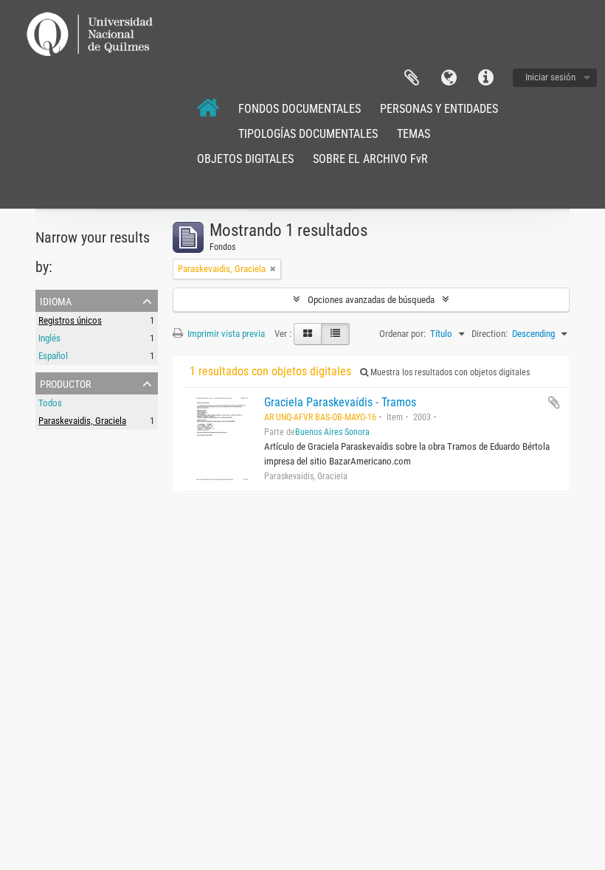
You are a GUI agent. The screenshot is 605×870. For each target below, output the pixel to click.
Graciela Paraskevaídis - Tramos (340, 402)
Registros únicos (70, 320)
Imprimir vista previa (225, 333)
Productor (65, 383)
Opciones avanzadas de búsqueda (371, 299)
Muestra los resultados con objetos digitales (449, 372)
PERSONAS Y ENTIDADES (439, 109)
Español (53, 355)
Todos (50, 402)
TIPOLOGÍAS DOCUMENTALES (308, 134)
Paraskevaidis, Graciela (82, 420)
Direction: (489, 333)
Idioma (448, 78)
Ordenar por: (402, 333)
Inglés (49, 338)
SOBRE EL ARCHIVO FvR (370, 159)
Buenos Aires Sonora (332, 432)
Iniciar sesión (550, 77)
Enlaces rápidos (485, 78)
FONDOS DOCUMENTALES (299, 109)
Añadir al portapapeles (554, 402)
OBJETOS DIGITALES (245, 159)
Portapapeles (411, 78)
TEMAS (413, 134)
